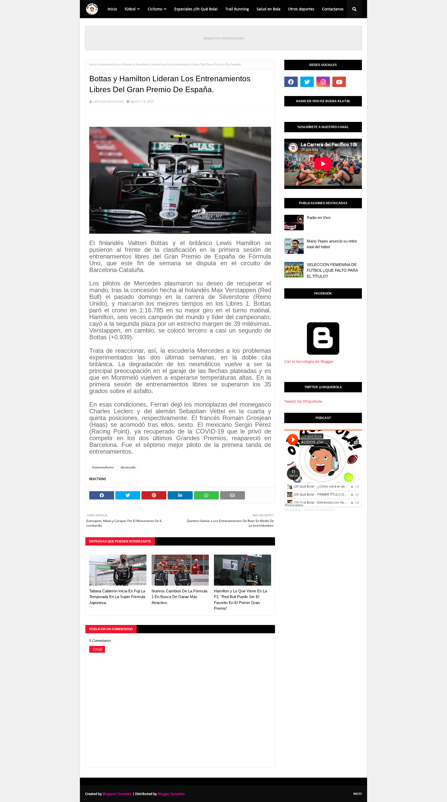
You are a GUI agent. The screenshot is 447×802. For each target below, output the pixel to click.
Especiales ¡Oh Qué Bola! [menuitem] (196, 8)
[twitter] (307, 82)
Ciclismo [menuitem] (155, 8)
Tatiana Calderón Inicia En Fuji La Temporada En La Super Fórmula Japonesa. (117, 597)
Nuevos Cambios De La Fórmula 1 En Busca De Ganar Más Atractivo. (179, 597)
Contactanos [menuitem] (333, 8)
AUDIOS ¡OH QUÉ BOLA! (319, 509)
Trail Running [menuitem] (237, 8)
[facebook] (291, 82)
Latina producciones (108, 101)
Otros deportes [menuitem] (301, 8)
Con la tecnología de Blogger (309, 361)
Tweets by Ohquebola (303, 401)
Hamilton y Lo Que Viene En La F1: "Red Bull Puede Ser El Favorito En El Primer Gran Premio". (240, 600)
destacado (128, 467)
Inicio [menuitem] (112, 8)
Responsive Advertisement (223, 38)
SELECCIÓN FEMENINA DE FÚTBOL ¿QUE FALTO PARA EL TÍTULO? (332, 270)
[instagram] (323, 82)
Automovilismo (110, 64)
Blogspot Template (117, 793)
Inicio (93, 64)
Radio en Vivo (318, 217)
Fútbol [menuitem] (130, 8)
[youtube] (339, 82)
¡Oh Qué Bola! (293, 509)
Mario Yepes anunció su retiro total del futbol (332, 244)
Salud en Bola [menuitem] (268, 8)
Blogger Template (171, 793)
